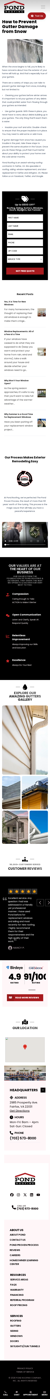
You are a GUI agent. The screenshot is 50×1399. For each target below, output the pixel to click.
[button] (25, 1047)
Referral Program (22, 1300)
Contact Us (18, 1240)
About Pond (18, 1234)
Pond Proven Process (24, 1245)
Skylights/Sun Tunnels (25, 1346)
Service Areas (19, 1279)
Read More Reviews (27, 997)
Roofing (15, 1320)
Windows (16, 1336)
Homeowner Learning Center (24, 1262)
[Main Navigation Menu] (43, 7)
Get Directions (20, 1111)
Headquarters (24, 1090)
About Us (16, 1230)
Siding (14, 1331)
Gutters (15, 1325)
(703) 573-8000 (23, 1138)
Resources (18, 1275)
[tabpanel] (25, 774)
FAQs (13, 1284)
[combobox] (25, 259)
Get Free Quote (25, 271)
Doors (14, 1341)
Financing (17, 1295)
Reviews (15, 1250)
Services (16, 1316)
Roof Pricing (18, 1305)
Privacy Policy (25, 1368)
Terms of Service (25, 1371)
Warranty (17, 1289)
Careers (15, 1255)
